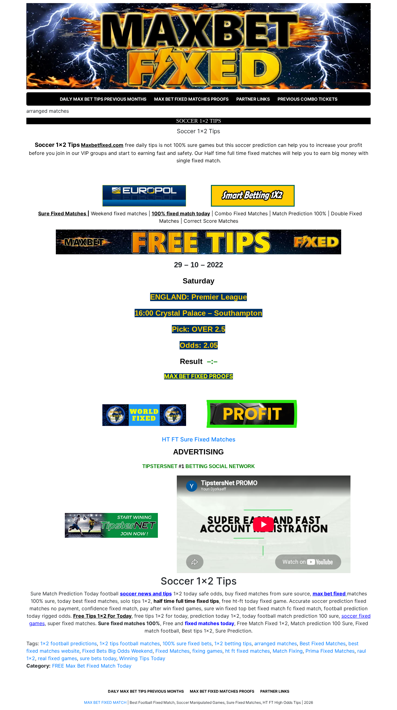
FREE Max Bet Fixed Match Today (92, 666)
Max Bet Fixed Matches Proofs (191, 99)
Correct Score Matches (211, 221)
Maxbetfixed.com (102, 145)
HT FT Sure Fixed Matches (198, 439)
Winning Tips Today (142, 658)
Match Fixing (288, 651)
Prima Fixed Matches (330, 651)
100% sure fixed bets (187, 643)
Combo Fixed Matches (241, 213)
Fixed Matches (172, 651)
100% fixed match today (181, 213)
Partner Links (253, 99)
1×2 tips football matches (130, 643)
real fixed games (57, 658)
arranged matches (275, 643)
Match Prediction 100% (299, 213)
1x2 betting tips (233, 643)
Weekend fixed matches (119, 213)
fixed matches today (209, 623)
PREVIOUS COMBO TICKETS (307, 99)
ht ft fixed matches (247, 651)
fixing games (207, 651)
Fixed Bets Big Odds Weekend (117, 651)
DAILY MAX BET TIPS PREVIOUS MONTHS (103, 99)
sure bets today (98, 658)
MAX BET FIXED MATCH (105, 702)
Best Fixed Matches (323, 643)
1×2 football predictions (68, 643)
